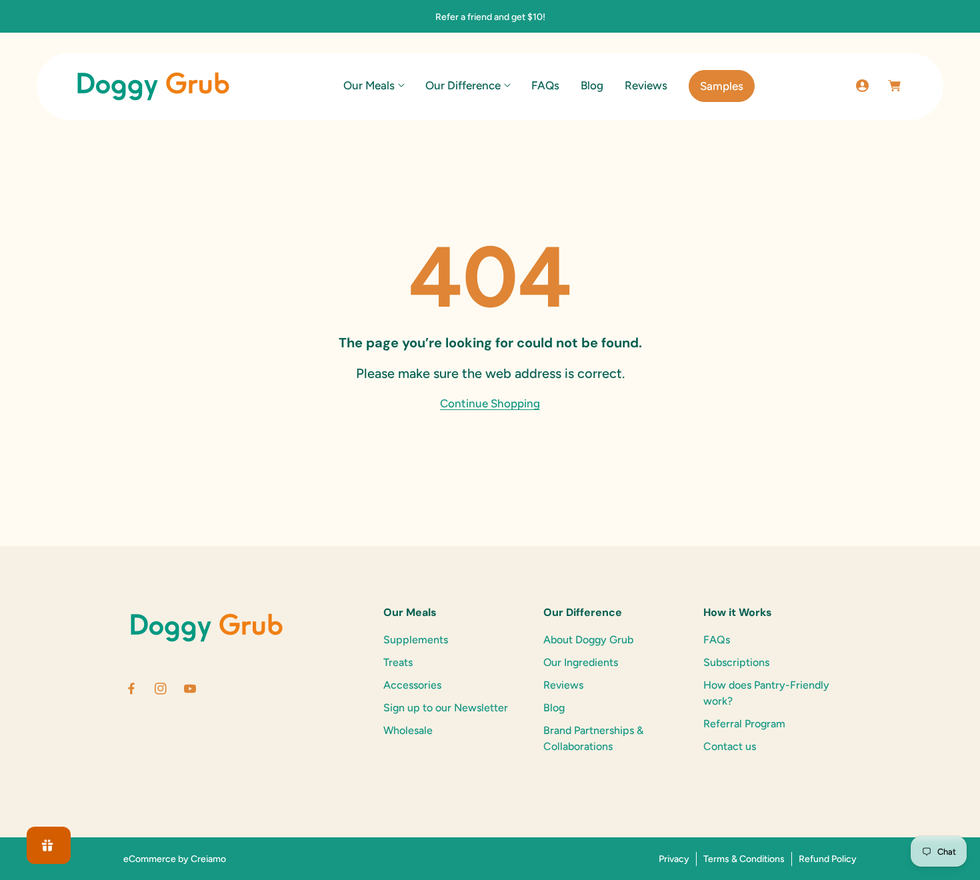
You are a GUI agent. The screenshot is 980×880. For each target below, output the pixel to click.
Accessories (412, 685)
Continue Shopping (490, 403)
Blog (554, 707)
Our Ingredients (580, 662)
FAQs (716, 639)
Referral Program (744, 723)
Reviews (563, 685)
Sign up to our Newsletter (445, 707)
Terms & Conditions (744, 859)
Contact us (729, 746)
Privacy (674, 859)
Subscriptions (736, 662)
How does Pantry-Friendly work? (766, 693)
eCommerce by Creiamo (174, 859)
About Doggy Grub (588, 639)
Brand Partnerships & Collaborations (593, 738)
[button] (374, 85)
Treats (398, 662)
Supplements (415, 639)
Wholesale (408, 730)
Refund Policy (828, 859)
